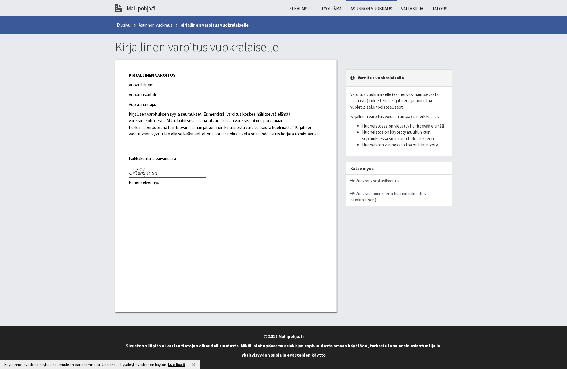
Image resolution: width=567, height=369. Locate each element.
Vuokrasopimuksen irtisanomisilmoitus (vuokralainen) (388, 197)
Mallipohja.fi (141, 8)
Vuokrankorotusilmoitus (377, 181)
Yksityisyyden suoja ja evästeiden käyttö (284, 355)
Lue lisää (176, 364)
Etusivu (124, 25)
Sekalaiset (300, 9)
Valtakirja (412, 9)
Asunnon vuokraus (371, 9)
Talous (439, 9)
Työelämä (331, 9)
